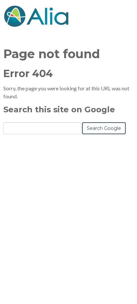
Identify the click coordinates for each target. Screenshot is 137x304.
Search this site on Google (59, 109)
